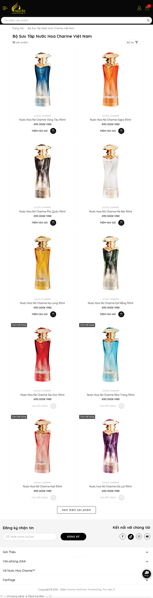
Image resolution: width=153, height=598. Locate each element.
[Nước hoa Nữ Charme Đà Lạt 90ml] (110, 446)
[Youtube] (147, 536)
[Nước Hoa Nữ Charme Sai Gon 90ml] (42, 354)
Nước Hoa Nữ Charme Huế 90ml (42, 486)
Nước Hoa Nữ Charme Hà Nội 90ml (110, 211)
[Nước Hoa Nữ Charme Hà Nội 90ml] (110, 171)
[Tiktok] (131, 537)
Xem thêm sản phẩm (76, 510)
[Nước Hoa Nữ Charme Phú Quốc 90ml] (42, 171)
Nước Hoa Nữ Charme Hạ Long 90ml (42, 303)
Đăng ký (73, 536)
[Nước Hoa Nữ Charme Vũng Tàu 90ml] (42, 79)
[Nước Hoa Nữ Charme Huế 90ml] (42, 446)
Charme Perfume (76, 589)
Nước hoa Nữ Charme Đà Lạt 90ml (110, 486)
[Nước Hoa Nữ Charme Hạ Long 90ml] (42, 263)
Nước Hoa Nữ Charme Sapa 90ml (110, 119)
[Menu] (5, 8)
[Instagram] (139, 536)
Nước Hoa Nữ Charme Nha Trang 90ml (110, 395)
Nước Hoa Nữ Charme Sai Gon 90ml (42, 395)
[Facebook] (123, 536)
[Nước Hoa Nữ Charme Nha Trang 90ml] (110, 354)
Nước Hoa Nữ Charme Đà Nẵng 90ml (110, 303)
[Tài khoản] (139, 8)
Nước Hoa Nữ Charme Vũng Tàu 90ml (42, 119)
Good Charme (42, 115)
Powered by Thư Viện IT (101, 589)
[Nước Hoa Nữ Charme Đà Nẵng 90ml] (110, 263)
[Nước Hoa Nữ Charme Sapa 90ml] (110, 79)
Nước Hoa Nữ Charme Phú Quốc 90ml (42, 211)
